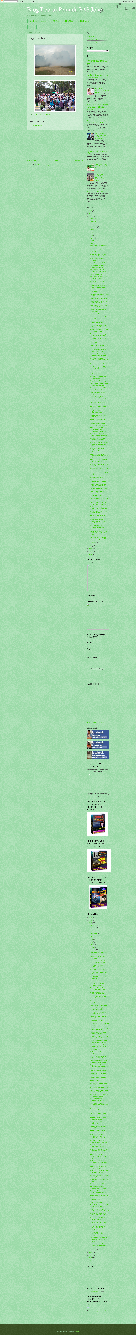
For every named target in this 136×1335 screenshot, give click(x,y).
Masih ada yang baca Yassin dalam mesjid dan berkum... (99, 339)
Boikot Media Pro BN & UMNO (99, 488)
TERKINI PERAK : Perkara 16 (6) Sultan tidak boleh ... (99, 465)
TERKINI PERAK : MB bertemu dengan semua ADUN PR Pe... (99, 444)
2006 (90, 551)
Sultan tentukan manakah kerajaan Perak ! (97, 492)
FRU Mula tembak (95, 374)
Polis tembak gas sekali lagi (98, 371)
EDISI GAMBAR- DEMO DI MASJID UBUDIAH (98, 350)
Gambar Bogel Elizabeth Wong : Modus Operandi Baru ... (99, 266)
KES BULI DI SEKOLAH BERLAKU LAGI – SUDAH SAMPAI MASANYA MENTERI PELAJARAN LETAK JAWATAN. (97, 107)
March (92, 240)
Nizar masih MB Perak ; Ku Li (98, 298)
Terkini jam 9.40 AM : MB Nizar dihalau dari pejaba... (99, 388)
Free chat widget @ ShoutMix (95, 722)
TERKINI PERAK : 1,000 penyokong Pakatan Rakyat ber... (99, 455)
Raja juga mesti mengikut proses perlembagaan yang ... (99, 424)
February (93, 243)
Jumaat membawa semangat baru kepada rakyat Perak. (98, 334)
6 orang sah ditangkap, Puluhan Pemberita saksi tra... (99, 330)
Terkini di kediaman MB (97, 477)
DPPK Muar (69, 21)
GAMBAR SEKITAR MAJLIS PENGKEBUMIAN (98, 277)
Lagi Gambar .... (94, 342)
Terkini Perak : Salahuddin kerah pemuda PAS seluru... (99, 434)
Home (32, 27)
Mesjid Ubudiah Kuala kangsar (99, 381)
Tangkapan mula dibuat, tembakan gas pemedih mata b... (99, 359)
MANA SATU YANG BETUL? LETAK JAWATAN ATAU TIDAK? (98, 533)
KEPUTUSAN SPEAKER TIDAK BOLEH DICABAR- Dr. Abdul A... (98, 521)
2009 (90, 216)
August (93, 229)
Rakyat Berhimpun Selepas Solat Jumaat (98, 310)
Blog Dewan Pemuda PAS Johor (65, 9)
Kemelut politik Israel (96, 274)
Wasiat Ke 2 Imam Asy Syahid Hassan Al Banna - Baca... (99, 254)
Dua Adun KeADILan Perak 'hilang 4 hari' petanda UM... (99, 537)
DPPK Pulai (55, 21)
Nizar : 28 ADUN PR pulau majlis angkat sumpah (97, 392)
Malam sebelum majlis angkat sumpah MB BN (98, 306)
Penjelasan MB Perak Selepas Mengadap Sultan (99, 411)
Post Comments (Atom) (42, 165)
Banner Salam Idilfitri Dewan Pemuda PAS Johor (101, 166)
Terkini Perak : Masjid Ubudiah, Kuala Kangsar (99, 377)
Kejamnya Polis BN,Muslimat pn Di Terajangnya (98, 301)
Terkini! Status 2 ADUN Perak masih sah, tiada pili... (98, 511)
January (93, 542)
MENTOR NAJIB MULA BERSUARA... (97, 259)
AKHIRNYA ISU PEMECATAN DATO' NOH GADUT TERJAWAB (101, 136)
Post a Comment (37, 125)
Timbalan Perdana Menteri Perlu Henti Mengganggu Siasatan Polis (98, 121)
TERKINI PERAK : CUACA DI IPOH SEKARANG (98, 460)
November (94, 221)
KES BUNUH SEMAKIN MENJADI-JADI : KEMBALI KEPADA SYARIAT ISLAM (101, 177)
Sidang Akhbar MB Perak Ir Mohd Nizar (98, 415)
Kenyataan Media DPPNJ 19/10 (96, 192)
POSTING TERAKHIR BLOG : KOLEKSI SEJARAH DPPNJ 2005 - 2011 (97, 61)
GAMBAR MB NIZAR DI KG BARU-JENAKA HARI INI (98, 270)
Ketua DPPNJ (91, 36)
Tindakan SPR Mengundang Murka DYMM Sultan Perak (98, 507)
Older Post (78, 161)
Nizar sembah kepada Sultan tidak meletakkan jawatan (98, 484)
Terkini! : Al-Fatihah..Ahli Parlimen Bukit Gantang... (98, 281)
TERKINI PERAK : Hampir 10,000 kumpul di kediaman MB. (98, 450)
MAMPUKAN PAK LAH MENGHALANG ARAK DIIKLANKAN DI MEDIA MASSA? (97, 76)
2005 (90, 554)
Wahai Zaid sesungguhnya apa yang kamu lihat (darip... (99, 286)
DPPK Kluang (83, 21)
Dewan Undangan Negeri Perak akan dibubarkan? (99, 498)
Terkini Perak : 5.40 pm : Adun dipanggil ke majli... (99, 469)
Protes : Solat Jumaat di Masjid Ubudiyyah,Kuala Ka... (99, 384)
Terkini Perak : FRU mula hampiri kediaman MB (97, 438)
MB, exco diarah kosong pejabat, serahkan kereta (98, 480)
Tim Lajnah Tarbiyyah (93, 42)
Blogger (77, 1331)
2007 (90, 548)
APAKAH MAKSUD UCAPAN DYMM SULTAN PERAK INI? (99, 503)
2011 (90, 211)
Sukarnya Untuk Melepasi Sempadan (97, 250)
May (92, 235)
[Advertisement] (55, 144)
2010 (90, 213)
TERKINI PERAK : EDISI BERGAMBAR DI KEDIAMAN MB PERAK (98, 429)
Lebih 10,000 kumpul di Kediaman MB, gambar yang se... (99, 398)
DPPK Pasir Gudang (38, 21)
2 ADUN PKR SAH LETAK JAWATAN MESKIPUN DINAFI (97, 527)
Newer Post (31, 161)
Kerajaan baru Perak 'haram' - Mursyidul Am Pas (98, 326)
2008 (90, 546)
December (94, 218)
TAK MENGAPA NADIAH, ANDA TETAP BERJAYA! (102, 90)
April (92, 238)
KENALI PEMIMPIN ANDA (98, 263)
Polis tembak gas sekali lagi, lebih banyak (98, 367)
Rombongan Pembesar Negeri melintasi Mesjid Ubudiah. (98, 354)
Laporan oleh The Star (96, 314)
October (93, 224)
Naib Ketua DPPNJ (92, 39)
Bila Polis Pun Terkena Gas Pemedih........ (98, 290)
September (94, 227)
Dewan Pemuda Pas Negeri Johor (93, 1291)
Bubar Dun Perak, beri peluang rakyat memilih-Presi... (99, 321)
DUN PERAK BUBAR (96, 495)
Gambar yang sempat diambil (98, 364)
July (92, 232)
